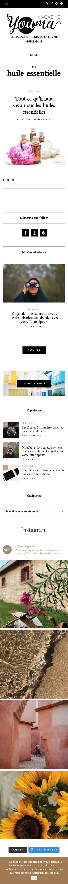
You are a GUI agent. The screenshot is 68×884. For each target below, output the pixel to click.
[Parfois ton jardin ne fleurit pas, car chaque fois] (34, 805)
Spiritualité (29, 423)
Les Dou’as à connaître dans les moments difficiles (42, 429)
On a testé (28, 466)
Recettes (34, 350)
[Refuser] (63, 871)
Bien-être (34, 91)
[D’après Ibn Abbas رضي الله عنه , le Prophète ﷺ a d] (34, 594)
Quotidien (49, 309)
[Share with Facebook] (5, 180)
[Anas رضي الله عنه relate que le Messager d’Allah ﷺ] (34, 734)
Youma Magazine (42, 120)
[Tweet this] (9, 180)
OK (34, 878)
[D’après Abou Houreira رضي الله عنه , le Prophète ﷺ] (34, 664)
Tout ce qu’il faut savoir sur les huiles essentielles (34, 105)
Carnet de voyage (34, 383)
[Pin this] (14, 180)
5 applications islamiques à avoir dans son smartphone (43, 472)
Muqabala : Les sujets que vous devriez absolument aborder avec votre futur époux (43, 451)
